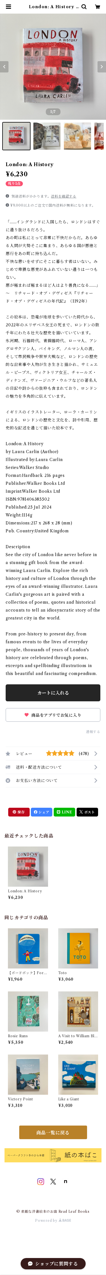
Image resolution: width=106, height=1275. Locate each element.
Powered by (47, 1220)
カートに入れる (53, 693)
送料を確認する (63, 196)
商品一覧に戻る (53, 1132)
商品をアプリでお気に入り (55, 715)
